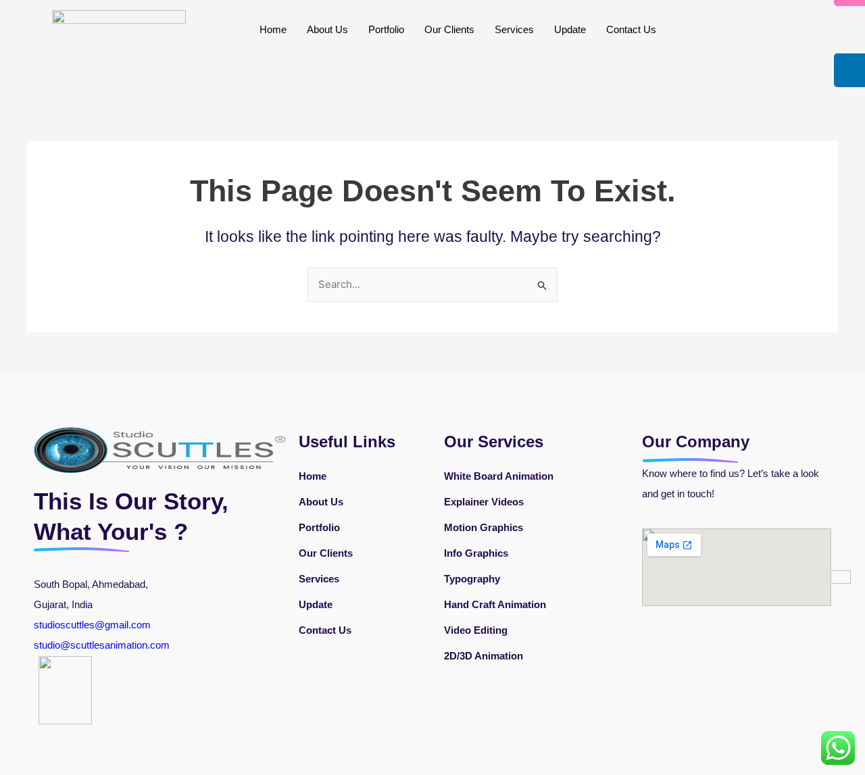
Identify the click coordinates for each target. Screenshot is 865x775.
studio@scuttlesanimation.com (103, 645)
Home (273, 29)
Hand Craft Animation (495, 604)
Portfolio (386, 29)
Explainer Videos (484, 501)
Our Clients (449, 29)
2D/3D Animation (483, 655)
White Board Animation (498, 476)
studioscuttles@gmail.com (92, 624)
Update (570, 29)
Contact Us (631, 29)
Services (514, 29)
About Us (327, 29)
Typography (472, 578)
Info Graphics (476, 553)
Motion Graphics (483, 527)
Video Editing (476, 630)
